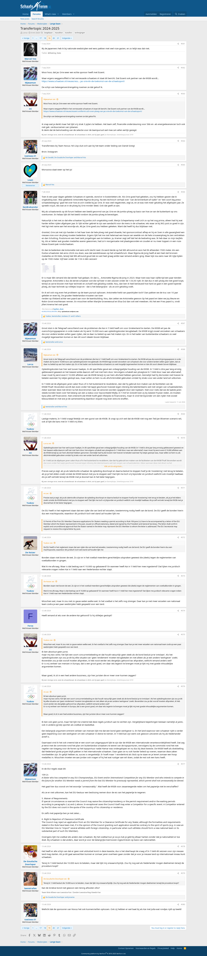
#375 (183, 634)
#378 (183, 846)
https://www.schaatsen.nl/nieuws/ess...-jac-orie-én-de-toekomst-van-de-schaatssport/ (83, 81)
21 (58, 38)
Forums (37, 14)
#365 (183, 165)
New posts (24, 19)
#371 (183, 488)
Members (67, 14)
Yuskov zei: (48, 543)
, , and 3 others (63, 316)
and (54, 342)
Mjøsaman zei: (49, 99)
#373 (183, 576)
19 (49, 38)
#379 (183, 873)
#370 (183, 438)
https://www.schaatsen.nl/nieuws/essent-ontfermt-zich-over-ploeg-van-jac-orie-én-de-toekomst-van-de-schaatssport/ (93, 111)
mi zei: (46, 493)
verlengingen (80, 32)
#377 (183, 764)
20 (54, 38)
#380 (183, 904)
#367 (183, 323)
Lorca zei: (47, 443)
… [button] (36, 38)
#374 (183, 610)
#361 (183, 43)
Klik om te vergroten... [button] (113, 466)
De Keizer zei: (49, 581)
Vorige (26, 38)
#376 (183, 686)
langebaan (48, 32)
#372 (183, 537)
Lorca (25, 32)
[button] (58, 14)
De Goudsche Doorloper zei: (55, 879)
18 (45, 38)
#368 (183, 349)
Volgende (66, 38)
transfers (68, 32)
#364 (183, 141)
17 (41, 38)
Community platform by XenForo (103, 953)
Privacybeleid (163, 948)
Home (25, 14)
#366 (183, 192)
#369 (183, 414)
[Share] (178, 43)
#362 (183, 67)
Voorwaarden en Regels (145, 948)
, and (65, 157)
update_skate (59, 309)
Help (173, 948)
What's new (50, 14)
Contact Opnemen (126, 948)
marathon (59, 32)
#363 (183, 93)
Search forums (38, 19)
